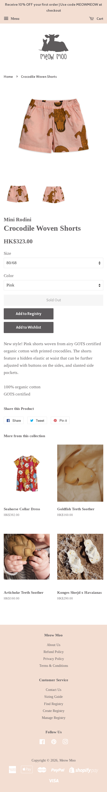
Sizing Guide (53, 697)
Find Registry (53, 704)
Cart (99, 18)
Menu (14, 18)
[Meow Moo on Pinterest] (53, 743)
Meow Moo (67, 760)
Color (9, 275)
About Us (53, 645)
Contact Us (53, 690)
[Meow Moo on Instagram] (65, 743)
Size (7, 253)
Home (8, 77)
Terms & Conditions (53, 666)
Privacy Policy (53, 659)
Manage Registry (53, 718)
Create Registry (53, 711)
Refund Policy (54, 652)
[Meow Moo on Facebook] (42, 743)
